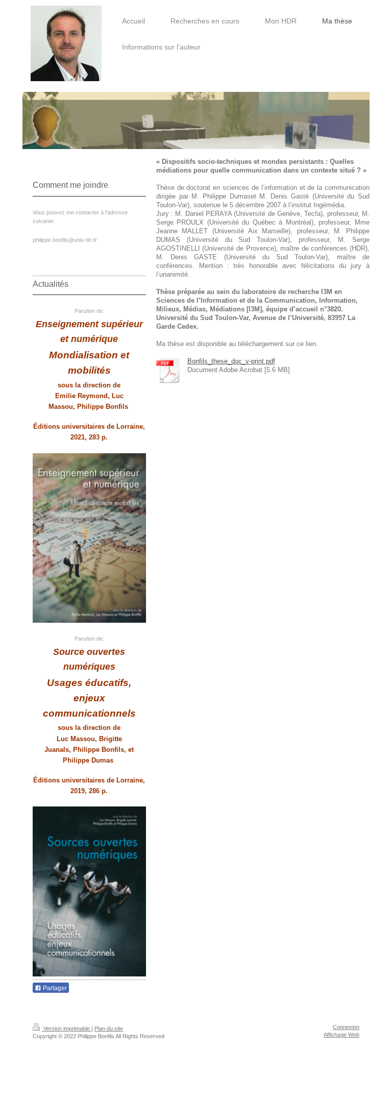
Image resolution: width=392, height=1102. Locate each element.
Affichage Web (341, 1035)
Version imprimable (66, 1028)
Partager (54, 988)
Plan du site (108, 1028)
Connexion (346, 1027)
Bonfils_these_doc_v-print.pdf (231, 361)
